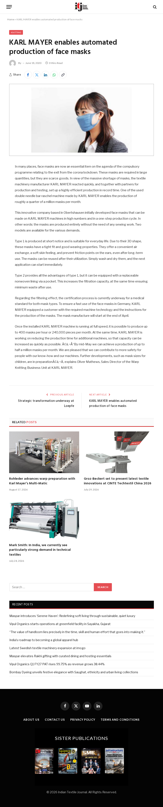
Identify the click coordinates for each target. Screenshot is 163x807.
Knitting (16, 32)
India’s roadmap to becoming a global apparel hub (43, 640)
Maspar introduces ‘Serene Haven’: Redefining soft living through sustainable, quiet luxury (72, 616)
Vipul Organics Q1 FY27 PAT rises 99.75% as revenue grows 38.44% (57, 664)
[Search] (154, 7)
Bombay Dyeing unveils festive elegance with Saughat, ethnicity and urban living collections (73, 672)
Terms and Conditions (120, 719)
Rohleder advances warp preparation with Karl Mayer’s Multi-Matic (42, 481)
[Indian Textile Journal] (81, 7)
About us (31, 719)
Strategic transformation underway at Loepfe (46, 403)
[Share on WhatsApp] (54, 74)
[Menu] (9, 7)
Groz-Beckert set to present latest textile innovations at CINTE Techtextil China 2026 (117, 481)
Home (10, 19)
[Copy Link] (63, 74)
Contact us (55, 719)
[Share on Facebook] (28, 74)
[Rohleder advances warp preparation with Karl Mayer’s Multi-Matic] (44, 452)
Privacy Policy (82, 719)
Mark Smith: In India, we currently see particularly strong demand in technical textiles (40, 550)
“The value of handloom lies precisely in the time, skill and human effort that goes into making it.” (77, 632)
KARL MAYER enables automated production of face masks (113, 403)
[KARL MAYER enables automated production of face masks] (81, 155)
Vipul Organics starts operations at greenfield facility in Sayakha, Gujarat (60, 624)
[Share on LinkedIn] (45, 74)
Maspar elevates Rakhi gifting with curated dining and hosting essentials (60, 656)
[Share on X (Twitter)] (37, 74)
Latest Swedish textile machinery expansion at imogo (47, 648)
